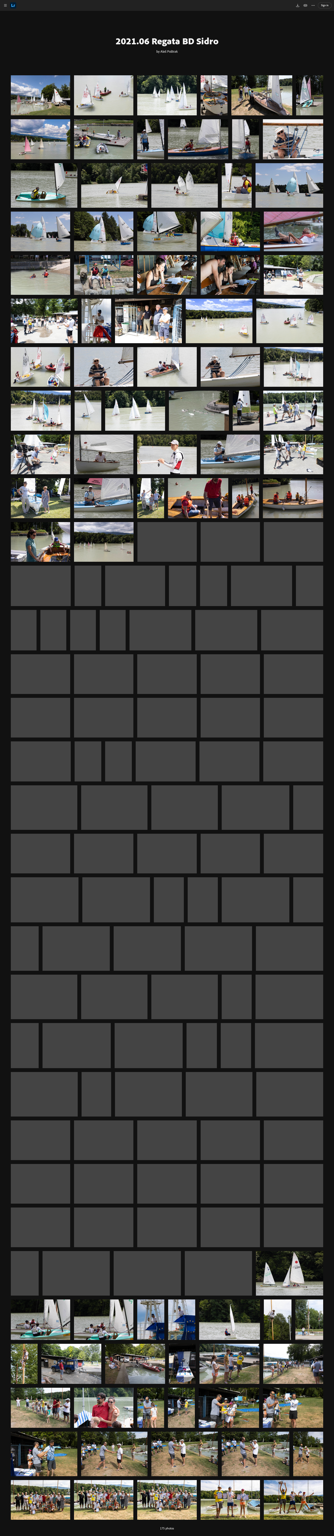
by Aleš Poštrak (167, 51)
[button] (5, 5)
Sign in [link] (325, 5)
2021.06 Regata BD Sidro (167, 41)
